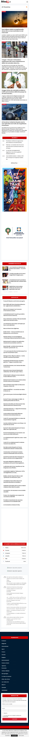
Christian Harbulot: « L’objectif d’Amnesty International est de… (14, 409)
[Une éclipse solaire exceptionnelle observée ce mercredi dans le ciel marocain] (14, 19)
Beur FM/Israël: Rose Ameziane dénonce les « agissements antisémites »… (14, 305)
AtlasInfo (5, 713)
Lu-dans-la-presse (6, 676)
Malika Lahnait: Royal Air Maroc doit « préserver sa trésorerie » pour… (13, 476)
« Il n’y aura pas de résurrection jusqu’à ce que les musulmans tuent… (15, 351)
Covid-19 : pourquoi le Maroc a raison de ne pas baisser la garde (14, 419)
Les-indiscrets (5, 682)
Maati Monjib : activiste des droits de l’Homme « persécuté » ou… (13, 347)
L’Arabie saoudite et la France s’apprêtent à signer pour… (17, 274)
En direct (4, 72)
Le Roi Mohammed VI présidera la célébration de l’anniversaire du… (17, 281)
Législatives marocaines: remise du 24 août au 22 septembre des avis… (16, 288)
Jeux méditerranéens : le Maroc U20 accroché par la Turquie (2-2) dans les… (14, 157)
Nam (8, 577)
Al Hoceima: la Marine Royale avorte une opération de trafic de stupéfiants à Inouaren (14, 123)
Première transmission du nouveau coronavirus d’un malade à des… (13, 500)
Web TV (3, 684)
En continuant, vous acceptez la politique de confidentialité (11, 716)
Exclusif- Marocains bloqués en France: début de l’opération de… (14, 428)
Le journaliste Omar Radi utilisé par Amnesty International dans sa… (13, 414)
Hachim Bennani (10, 617)
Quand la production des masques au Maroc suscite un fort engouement (13, 457)
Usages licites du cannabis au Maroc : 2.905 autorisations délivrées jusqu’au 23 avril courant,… (14, 91)
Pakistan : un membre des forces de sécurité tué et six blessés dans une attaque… (15, 146)
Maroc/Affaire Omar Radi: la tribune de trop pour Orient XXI (14, 385)
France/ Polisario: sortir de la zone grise (14, 301)
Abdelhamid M (10, 587)
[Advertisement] (14, 524)
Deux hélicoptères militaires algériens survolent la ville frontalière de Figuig (15, 578)
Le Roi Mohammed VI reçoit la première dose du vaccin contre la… (14, 314)
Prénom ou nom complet (7, 704)
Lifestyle (4, 687)
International (5, 646)
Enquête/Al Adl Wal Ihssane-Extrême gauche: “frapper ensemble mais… (13, 361)
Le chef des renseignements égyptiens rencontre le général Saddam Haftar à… (13, 152)
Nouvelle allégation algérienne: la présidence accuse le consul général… (13, 462)
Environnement (5, 660)
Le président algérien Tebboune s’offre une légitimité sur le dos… (14, 471)
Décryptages (5, 673)
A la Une (3, 11)
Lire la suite (21, 735)
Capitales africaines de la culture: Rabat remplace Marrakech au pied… (14, 486)
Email (3, 708)
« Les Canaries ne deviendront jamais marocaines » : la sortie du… (17, 268)
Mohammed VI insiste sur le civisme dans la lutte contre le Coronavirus (14, 380)
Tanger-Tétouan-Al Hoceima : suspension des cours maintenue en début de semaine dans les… (13, 61)
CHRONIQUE (4, 690)
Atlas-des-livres (6, 679)
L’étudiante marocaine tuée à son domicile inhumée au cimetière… (12, 481)
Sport (3, 649)
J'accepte (14, 735)
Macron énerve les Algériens (11, 328)
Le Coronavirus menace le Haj (11, 505)
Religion (4, 657)
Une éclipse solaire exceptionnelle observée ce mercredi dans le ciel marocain (13, 30)
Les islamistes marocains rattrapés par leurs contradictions (14, 324)
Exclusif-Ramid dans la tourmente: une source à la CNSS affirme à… (14, 433)
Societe (3, 654)
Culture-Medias (5, 670)
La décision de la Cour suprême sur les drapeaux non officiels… (13, 467)
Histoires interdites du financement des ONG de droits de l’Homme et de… (14, 404)
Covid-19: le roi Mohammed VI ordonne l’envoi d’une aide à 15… (13, 443)
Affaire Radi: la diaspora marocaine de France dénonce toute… (13, 375)
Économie (4, 668)
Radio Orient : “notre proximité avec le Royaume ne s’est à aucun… (13, 332)
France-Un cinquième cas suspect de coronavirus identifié (13, 496)
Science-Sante (5, 663)
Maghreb (4, 643)
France (3, 652)
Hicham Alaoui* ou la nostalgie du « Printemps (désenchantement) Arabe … (14, 337)
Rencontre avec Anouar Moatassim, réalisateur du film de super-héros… (13, 371)
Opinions (4, 665)
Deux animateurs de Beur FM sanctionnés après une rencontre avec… (14, 319)
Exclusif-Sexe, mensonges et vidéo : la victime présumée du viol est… (13, 399)
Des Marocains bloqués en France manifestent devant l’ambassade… (13, 447)
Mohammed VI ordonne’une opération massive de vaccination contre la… (13, 342)
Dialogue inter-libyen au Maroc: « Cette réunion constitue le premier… (14, 356)
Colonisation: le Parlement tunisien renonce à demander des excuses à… (13, 452)
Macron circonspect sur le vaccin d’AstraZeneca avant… (12, 310)
